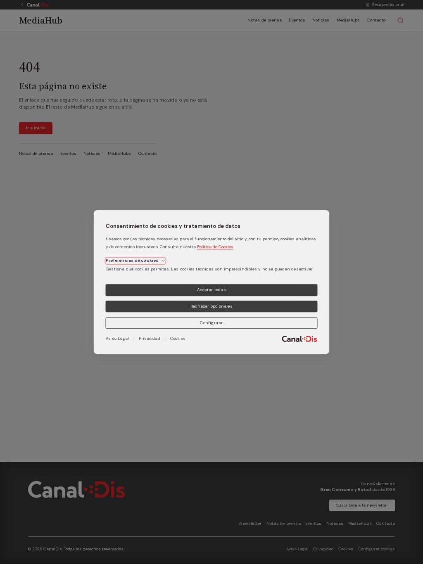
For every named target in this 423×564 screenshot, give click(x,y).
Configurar (211, 322)
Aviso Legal (117, 338)
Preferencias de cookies (132, 260)
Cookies (177, 338)
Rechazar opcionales (211, 306)
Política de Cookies (215, 246)
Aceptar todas (211, 289)
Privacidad (149, 338)
